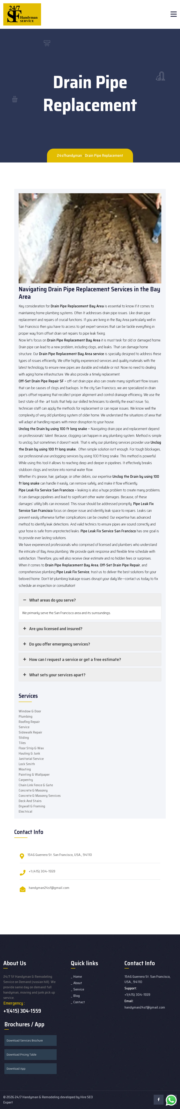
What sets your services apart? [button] (57, 674)
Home (77, 976)
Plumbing (25, 716)
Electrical (25, 811)
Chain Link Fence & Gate (36, 785)
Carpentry (26, 780)
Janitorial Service (31, 758)
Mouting (25, 769)
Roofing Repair (29, 721)
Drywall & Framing (32, 806)
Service (24, 727)
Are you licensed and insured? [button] (55, 628)
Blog (76, 995)
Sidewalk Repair (30, 732)
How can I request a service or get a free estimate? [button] (75, 659)
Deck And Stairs (30, 801)
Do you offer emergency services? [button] (59, 644)
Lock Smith (27, 764)
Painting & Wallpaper (34, 774)
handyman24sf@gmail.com (49, 887)
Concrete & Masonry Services (40, 795)
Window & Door (30, 711)
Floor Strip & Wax (31, 748)
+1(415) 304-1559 (22, 1011)
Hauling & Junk (29, 753)
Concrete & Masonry (33, 790)
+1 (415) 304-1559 (42, 871)
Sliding (24, 737)
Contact (79, 1002)
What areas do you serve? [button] (52, 600)
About (77, 983)
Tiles (22, 743)
